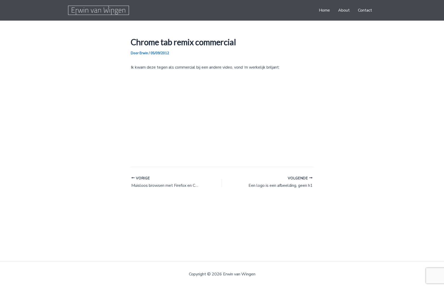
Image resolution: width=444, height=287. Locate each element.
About (344, 10)
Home (324, 10)
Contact (365, 10)
